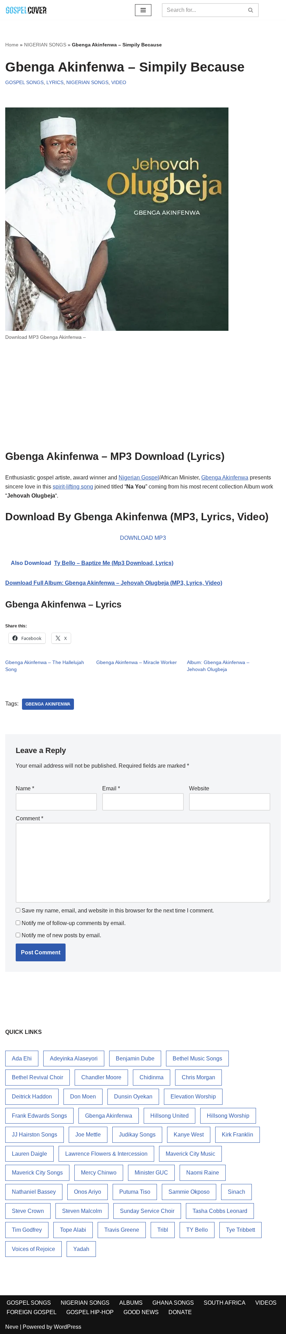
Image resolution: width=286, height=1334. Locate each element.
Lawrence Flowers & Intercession (106, 1154)
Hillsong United (169, 1116)
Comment (29, 818)
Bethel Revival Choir (37, 1077)
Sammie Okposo (189, 1192)
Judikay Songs (137, 1135)
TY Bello (197, 1230)
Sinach (236, 1192)
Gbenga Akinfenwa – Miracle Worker (136, 662)
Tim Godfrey (27, 1230)
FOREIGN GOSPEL (32, 1312)
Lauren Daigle (29, 1154)
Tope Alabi (73, 1230)
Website (199, 788)
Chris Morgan (198, 1077)
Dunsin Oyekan (133, 1097)
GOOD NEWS (141, 1312)
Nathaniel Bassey (34, 1192)
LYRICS (54, 82)
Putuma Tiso (134, 1192)
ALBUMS (131, 1303)
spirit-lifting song (73, 487)
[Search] (251, 10)
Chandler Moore (101, 1077)
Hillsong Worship (228, 1116)
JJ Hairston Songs (34, 1135)
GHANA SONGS (173, 1303)
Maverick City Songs (37, 1173)
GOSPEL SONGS (24, 82)
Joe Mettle (88, 1135)
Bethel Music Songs (197, 1058)
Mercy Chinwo (98, 1173)
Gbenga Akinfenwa (224, 477)
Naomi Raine (202, 1173)
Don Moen (83, 1097)
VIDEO (118, 82)
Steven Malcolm (82, 1211)
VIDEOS (266, 1303)
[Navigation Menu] (143, 10)
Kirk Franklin (237, 1135)
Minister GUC (151, 1173)
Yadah (81, 1249)
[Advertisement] (143, 398)
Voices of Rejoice (33, 1249)
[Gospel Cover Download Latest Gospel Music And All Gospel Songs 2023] (26, 10)
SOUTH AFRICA (225, 1303)
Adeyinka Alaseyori (74, 1058)
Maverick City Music (190, 1154)
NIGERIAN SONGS (45, 44)
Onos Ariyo (87, 1192)
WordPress (67, 1327)
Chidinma (152, 1077)
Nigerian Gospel (139, 477)
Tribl (162, 1230)
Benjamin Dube (135, 1058)
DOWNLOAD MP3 (143, 538)
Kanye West (189, 1135)
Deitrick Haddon (32, 1097)
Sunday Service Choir (147, 1211)
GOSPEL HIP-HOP (90, 1312)
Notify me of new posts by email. (61, 935)
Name (25, 788)
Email (111, 788)
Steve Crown (28, 1211)
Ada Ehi (22, 1058)
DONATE (180, 1312)
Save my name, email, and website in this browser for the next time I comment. (118, 911)
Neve (11, 1327)
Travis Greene (121, 1230)
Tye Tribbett (240, 1230)
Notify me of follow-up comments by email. (74, 923)
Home (11, 44)
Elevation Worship (193, 1097)
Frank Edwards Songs (39, 1116)
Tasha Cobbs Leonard (220, 1211)
